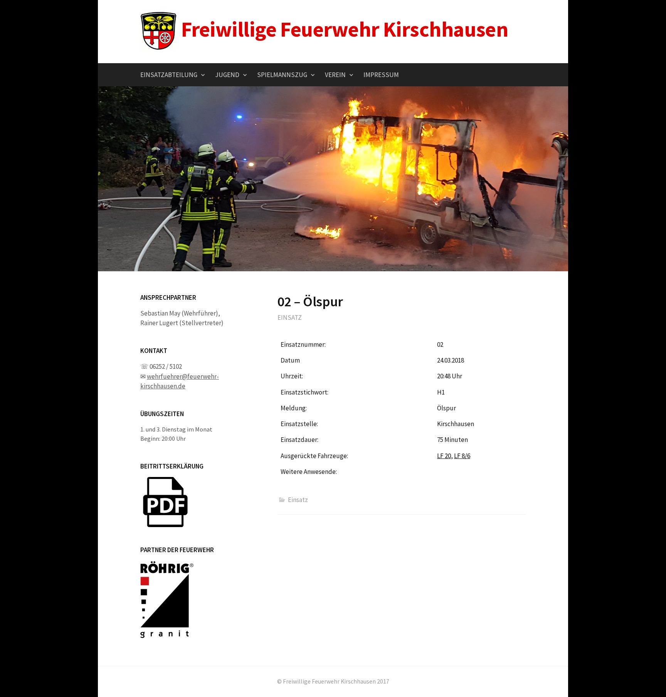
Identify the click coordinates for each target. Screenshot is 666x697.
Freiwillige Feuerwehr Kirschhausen (344, 29)
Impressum (381, 75)
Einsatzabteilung (168, 75)
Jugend (227, 75)
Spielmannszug (282, 75)
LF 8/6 (462, 456)
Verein (335, 75)
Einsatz (290, 317)
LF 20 (444, 456)
